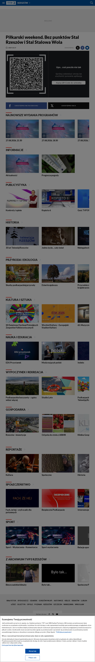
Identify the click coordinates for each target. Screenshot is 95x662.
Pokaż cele (32, 658)
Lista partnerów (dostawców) (12, 645)
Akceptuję (32, 651)
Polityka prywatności (63, 632)
